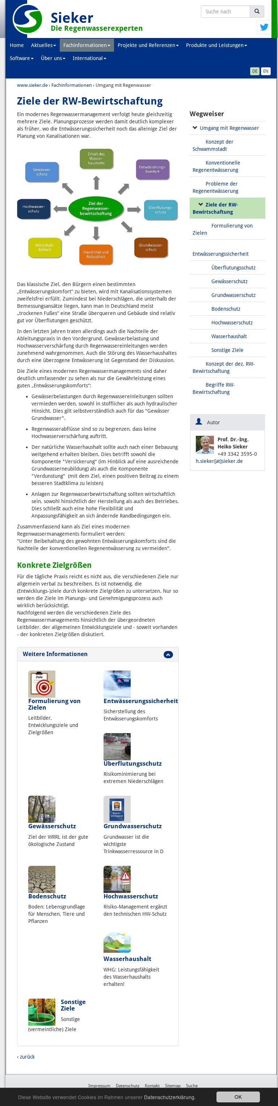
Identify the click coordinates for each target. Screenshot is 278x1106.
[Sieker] (28, 19)
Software (20, 58)
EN (266, 71)
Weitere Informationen (55, 654)
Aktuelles (41, 45)
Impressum (99, 1085)
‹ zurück (26, 1057)
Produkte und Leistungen (215, 45)
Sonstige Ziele (73, 1005)
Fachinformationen (85, 45)
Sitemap (173, 1085)
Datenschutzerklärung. (170, 1097)
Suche (192, 1085)
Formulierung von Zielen (54, 704)
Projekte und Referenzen (146, 45)
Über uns (51, 58)
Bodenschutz (47, 896)
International (88, 58)
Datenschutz (127, 1085)
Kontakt (152, 1085)
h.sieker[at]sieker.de (219, 461)
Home (17, 45)
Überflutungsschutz (133, 763)
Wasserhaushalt (127, 958)
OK (238, 1096)
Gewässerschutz (52, 826)
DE (254, 71)
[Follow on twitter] (264, 27)
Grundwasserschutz (133, 826)
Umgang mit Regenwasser (229, 128)
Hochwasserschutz (131, 896)
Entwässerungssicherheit (141, 701)
